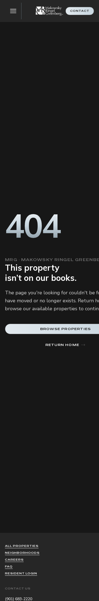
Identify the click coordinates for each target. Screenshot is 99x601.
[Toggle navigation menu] (13, 11)
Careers (14, 559)
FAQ (9, 566)
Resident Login (21, 573)
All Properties (21, 546)
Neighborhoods (22, 553)
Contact (79, 11)
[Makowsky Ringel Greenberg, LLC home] (49, 11)
